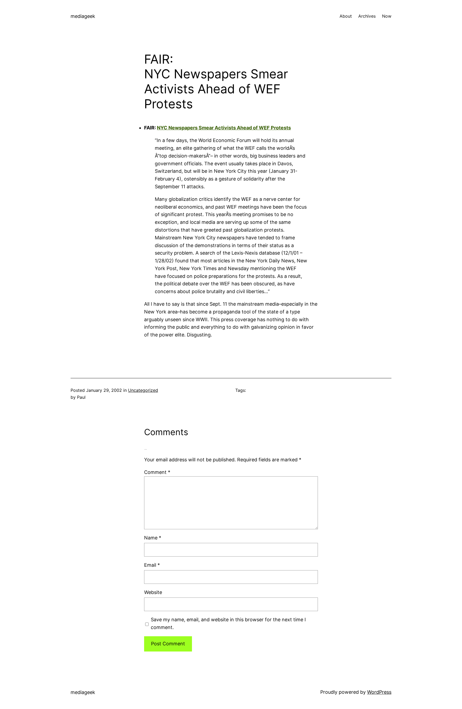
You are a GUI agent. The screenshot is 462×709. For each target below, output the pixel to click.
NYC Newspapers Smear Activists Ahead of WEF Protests (216, 89)
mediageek (83, 16)
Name (152, 538)
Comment (157, 472)
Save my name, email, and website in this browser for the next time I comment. (228, 623)
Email (152, 565)
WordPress (379, 692)
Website (153, 592)
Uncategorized (143, 390)
